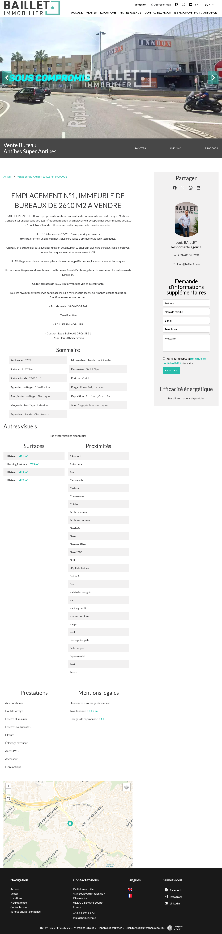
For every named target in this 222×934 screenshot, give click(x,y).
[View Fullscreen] (8, 798)
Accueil (7, 176)
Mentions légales (84, 927)
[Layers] (126, 787)
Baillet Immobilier (84, 889)
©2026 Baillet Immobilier (55, 927)
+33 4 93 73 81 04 (84, 913)
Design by (178, 928)
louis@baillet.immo (188, 264)
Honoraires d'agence (109, 927)
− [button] (8, 791)
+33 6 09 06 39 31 (188, 255)
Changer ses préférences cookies (145, 927)
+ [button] (8, 786)
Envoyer (171, 370)
